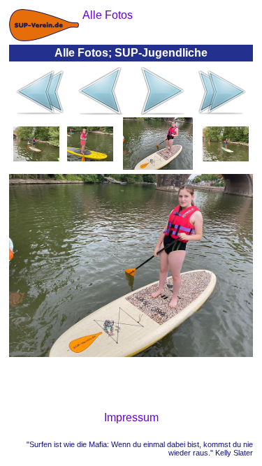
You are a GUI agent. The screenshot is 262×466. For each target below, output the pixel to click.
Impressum (131, 417)
